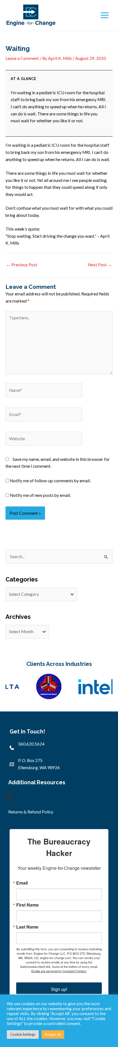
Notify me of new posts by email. (40, 495)
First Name (27, 905)
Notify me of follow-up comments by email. (50, 480)
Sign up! (59, 989)
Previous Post (21, 264)
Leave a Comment (22, 58)
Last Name (27, 927)
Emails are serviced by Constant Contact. (59, 971)
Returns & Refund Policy (30, 811)
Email (22, 883)
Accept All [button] (53, 1034)
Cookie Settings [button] (22, 1034)
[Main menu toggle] (105, 15)
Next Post (100, 264)
